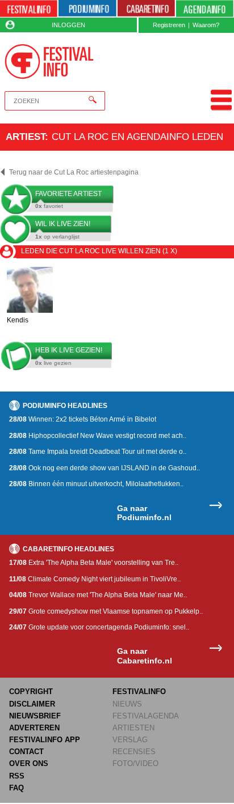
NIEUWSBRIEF (35, 716)
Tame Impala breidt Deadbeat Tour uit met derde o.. (97, 452)
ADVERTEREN (34, 728)
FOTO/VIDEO (135, 763)
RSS (16, 776)
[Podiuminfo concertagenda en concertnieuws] (87, 9)
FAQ (16, 788)
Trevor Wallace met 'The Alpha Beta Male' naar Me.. (98, 595)
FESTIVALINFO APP (44, 739)
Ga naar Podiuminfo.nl (144, 513)
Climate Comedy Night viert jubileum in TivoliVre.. (95, 579)
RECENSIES (134, 751)
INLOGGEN (68, 25)
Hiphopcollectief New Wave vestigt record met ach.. (97, 436)
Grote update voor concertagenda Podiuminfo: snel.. (99, 627)
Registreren (169, 25)
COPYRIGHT (31, 691)
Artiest (25, 136)
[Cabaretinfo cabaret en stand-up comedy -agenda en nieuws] (146, 9)
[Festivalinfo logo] (49, 61)
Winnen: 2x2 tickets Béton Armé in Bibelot (82, 419)
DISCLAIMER (32, 704)
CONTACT (26, 751)
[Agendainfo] (204, 9)
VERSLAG (130, 739)
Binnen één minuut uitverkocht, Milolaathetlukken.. (96, 484)
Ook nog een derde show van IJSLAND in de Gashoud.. (104, 468)
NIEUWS (127, 704)
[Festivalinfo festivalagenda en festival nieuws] (28, 9)
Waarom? (206, 25)
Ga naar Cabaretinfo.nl (144, 656)
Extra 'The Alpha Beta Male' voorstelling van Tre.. (93, 563)
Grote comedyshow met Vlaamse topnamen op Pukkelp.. (106, 611)
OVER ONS (28, 763)
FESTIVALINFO (139, 691)
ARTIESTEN (133, 728)
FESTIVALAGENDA (145, 716)
